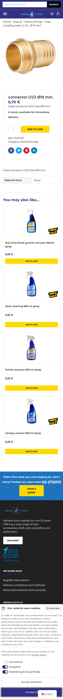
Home (7, 21)
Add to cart (35, 129)
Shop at (17, 21)
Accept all (31, 692)
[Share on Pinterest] (26, 150)
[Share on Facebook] (11, 150)
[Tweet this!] (19, 150)
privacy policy (38, 654)
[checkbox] (11, 662)
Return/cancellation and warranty (24, 590)
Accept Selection (31, 682)
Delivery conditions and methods (24, 585)
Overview (54, 608)
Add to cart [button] (32, 261)
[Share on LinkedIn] (34, 150)
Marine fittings (33, 21)
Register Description (16, 580)
